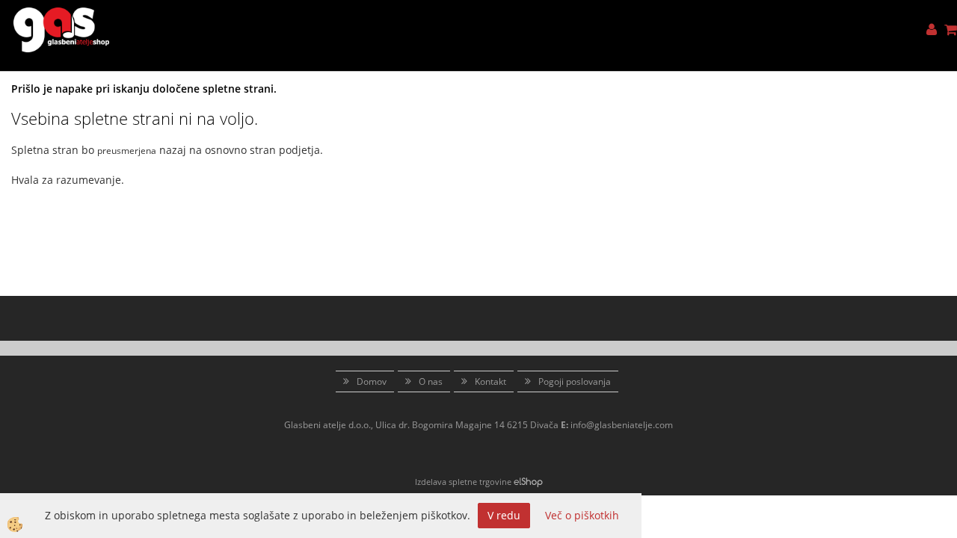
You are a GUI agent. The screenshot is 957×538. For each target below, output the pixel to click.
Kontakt (490, 381)
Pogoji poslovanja (574, 381)
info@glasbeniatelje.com (621, 424)
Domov (372, 381)
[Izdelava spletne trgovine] (528, 481)
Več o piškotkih (582, 515)
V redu (503, 515)
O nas (431, 381)
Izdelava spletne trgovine (463, 481)
